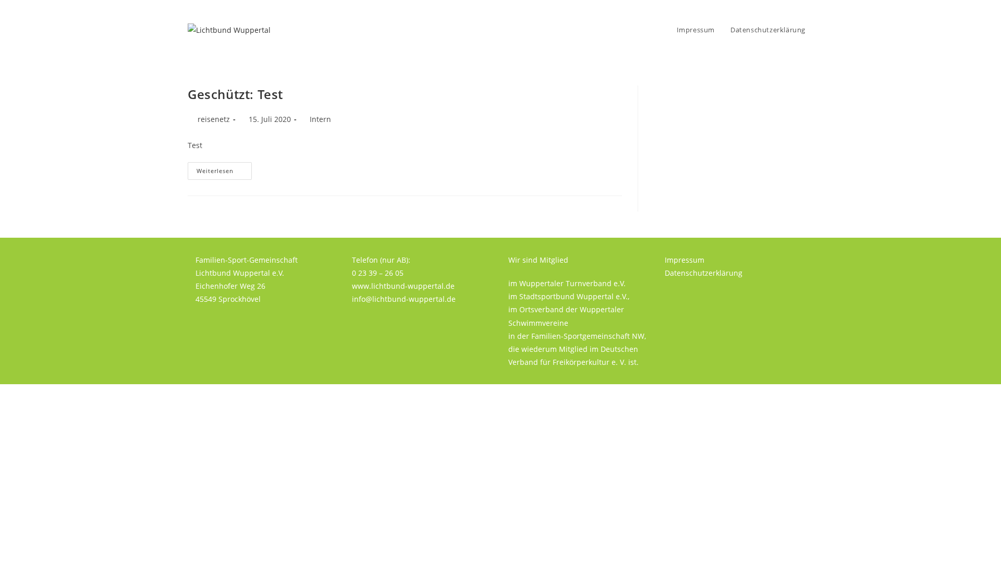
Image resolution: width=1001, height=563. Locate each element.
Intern (320, 119)
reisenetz (214, 119)
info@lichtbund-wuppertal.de (404, 299)
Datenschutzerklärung (703, 273)
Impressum (684, 260)
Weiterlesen (224, 173)
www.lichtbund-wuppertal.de (403, 286)
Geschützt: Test (235, 94)
